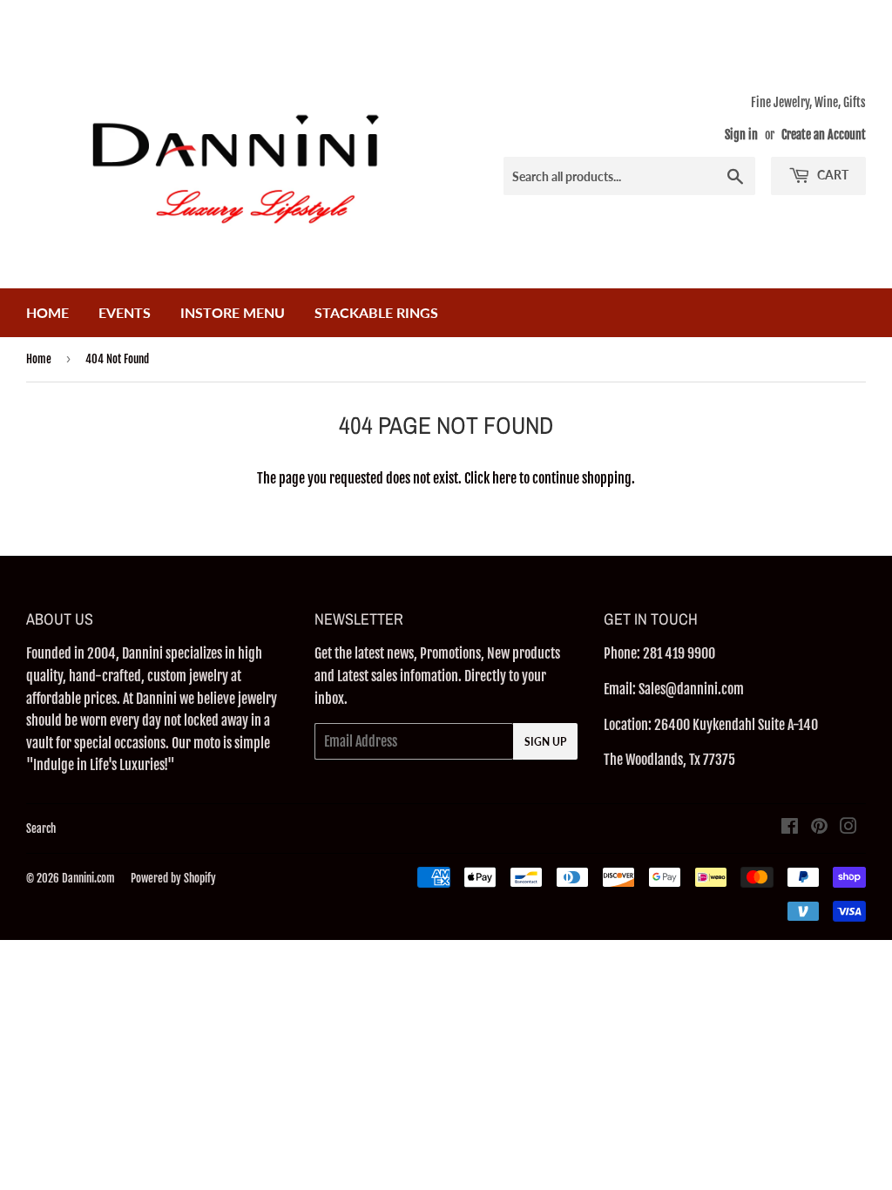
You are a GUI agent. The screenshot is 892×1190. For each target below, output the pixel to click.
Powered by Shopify (173, 878)
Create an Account (823, 134)
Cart (831, 174)
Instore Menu (232, 312)
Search (41, 828)
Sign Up (545, 741)
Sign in (741, 134)
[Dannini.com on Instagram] (848, 827)
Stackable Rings (376, 312)
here (504, 478)
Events (124, 312)
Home (47, 312)
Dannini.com (88, 878)
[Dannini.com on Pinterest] (819, 827)
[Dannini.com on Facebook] (789, 827)
